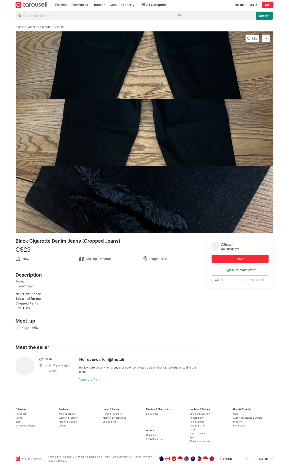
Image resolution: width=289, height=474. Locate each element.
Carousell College (25, 425)
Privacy (147, 456)
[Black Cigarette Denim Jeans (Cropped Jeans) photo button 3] (144, 199)
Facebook (21, 413)
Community (152, 435)
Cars (235, 413)
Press (81, 456)
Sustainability (94, 456)
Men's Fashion (67, 413)
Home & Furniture (112, 413)
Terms (137, 456)
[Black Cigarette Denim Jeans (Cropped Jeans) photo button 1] (144, 65)
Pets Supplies (197, 421)
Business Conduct (57, 460)
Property (238, 421)
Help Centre (54, 456)
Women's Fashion (68, 417)
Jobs (107, 456)
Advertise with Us (122, 456)
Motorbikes (239, 425)
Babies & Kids (110, 421)
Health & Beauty (68, 421)
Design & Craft (197, 425)
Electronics (152, 413)
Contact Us (69, 456)
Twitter (19, 417)
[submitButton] (264, 16)
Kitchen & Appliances (114, 417)
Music (193, 429)
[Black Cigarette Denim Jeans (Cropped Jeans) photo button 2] (144, 132)
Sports (193, 437)
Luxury (62, 425)
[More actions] (266, 38)
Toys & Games (197, 433)
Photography (197, 417)
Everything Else (154, 438)
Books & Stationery (200, 413)
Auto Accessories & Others (247, 417)
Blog (18, 421)
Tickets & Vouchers (200, 441)
